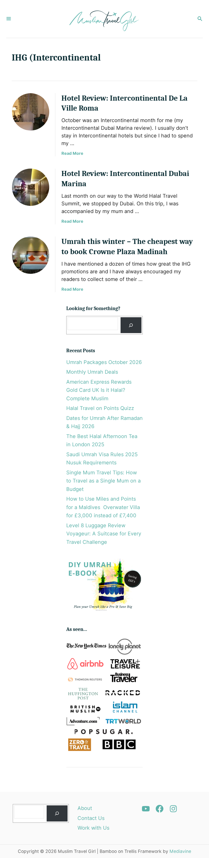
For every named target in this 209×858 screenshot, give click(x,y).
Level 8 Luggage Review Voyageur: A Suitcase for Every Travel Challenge (103, 533)
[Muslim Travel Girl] (104, 19)
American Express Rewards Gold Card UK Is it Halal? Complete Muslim (99, 390)
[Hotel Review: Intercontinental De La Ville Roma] (30, 112)
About (84, 808)
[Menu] (8, 19)
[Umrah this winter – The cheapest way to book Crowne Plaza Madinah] (30, 255)
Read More (72, 153)
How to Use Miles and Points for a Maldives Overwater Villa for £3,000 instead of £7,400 (103, 507)
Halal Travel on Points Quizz (100, 408)
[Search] (131, 325)
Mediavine (180, 851)
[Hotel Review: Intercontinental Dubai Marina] (30, 187)
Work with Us (93, 828)
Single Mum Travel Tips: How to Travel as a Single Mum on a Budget (103, 480)
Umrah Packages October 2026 (104, 362)
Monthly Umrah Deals (92, 372)
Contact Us (90, 818)
